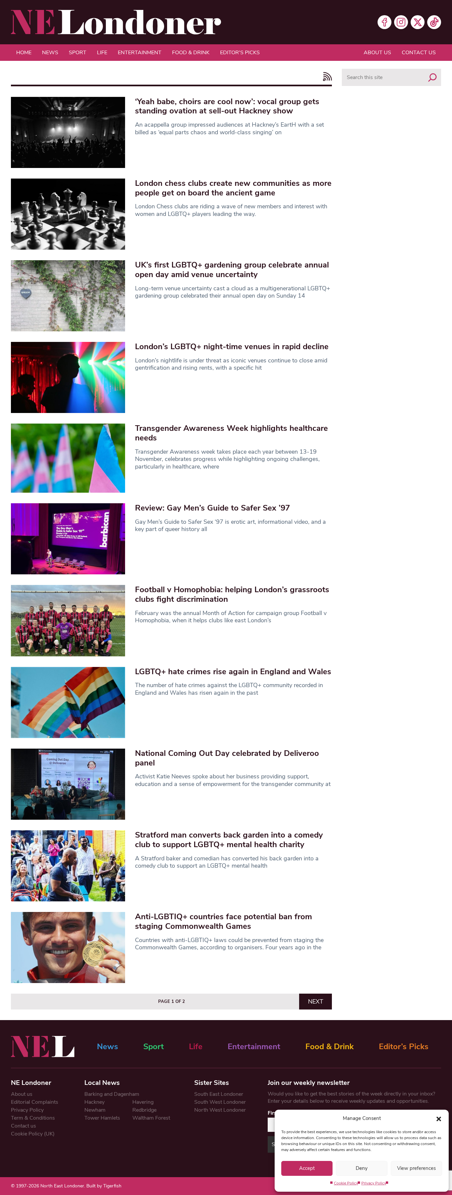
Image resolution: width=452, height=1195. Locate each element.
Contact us (419, 52)
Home (23, 52)
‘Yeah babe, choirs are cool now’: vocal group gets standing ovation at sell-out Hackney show (227, 106)
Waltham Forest (151, 1118)
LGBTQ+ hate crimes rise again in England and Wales (233, 671)
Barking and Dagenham (111, 1094)
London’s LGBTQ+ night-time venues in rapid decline (232, 346)
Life (102, 52)
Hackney (94, 1102)
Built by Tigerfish (103, 1186)
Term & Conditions (33, 1118)
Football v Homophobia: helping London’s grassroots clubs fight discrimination (232, 594)
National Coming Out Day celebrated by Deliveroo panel (227, 758)
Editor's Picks (240, 52)
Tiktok (434, 22)
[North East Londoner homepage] (116, 22)
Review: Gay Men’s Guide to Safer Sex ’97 (212, 508)
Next (315, 1002)
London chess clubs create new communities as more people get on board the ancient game (233, 188)
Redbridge (144, 1110)
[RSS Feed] (326, 76)
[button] (438, 1118)
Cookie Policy (346, 1183)
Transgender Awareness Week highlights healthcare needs (231, 433)
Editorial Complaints (34, 1102)
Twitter (418, 22)
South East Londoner (218, 1094)
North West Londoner (220, 1110)
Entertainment (139, 52)
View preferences (416, 1168)
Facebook (384, 22)
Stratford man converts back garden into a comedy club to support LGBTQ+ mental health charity (229, 840)
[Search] (432, 77)
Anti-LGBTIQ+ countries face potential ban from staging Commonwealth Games (223, 921)
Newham (95, 1110)
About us (377, 52)
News (50, 52)
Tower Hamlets (102, 1118)
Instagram (401, 22)
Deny (362, 1168)
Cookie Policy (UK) (33, 1133)
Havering (143, 1102)
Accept (307, 1168)
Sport (77, 52)
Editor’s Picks (404, 1047)
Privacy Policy (373, 1183)
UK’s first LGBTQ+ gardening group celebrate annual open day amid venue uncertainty (232, 270)
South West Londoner (220, 1102)
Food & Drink (190, 52)
